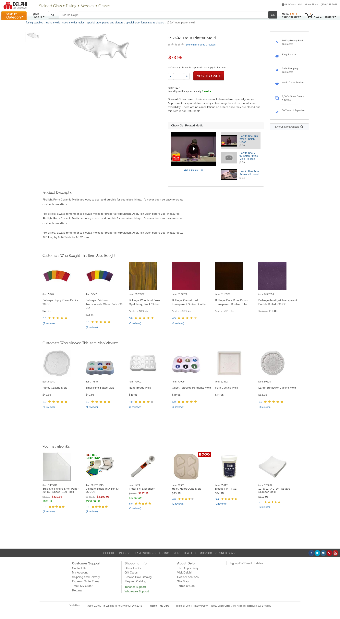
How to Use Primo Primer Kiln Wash (249, 173)
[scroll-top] (334, 608)
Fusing (71, 6)
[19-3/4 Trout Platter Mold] (33, 37)
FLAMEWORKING (144, 553)
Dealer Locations (188, 577)
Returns (77, 590)
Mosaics (87, 6)
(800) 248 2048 (329, 4)
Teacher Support (135, 587)
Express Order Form (85, 581)
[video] (193, 149)
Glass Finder (312, 4)
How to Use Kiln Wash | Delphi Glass (248, 139)
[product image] (62, 276)
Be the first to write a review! (200, 44)
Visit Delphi (184, 572)
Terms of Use (186, 586)
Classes (104, 6)
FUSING (164, 553)
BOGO (204, 454)
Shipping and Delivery (86, 577)
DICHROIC (107, 553)
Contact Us (79, 568)
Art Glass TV (193, 170)
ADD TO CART (209, 76)
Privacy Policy (200, 605)
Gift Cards (290, 4)
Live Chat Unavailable (287, 126)
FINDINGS (123, 553)
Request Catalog (135, 581)
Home (153, 605)
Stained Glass (50, 6)
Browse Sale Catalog (138, 577)
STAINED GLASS (225, 553)
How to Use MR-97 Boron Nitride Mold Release (248, 155)
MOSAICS (206, 553)
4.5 (174, 318)
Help (300, 4)
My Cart (164, 605)
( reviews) (49, 323)
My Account (80, 572)
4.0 (131, 402)
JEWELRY (190, 553)
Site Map (182, 581)
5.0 (44, 318)
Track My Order (82, 586)
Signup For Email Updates (246, 563)
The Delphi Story (188, 568)
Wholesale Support (137, 591)
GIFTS (176, 553)
